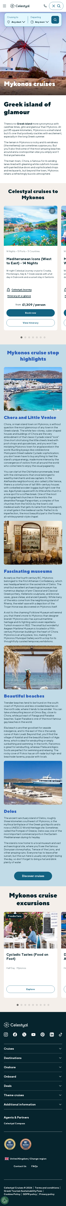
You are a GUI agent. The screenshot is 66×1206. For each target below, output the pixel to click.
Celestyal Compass (14, 1123)
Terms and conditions (47, 1187)
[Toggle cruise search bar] (56, 6)
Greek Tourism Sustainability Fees (23, 1191)
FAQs (34, 1166)
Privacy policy (46, 1194)
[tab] (21, 337)
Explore (30, 989)
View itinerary (30, 323)
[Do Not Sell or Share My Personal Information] (5, 1200)
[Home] (19, 6)
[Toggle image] (52, 211)
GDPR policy (30, 1194)
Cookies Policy (12, 1194)
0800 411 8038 (45, 5)
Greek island (24, 123)
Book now (30, 313)
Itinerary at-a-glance (19, 296)
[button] (19, 290)
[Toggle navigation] (4, 5)
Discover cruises (33, 876)
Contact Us (20, 1166)
